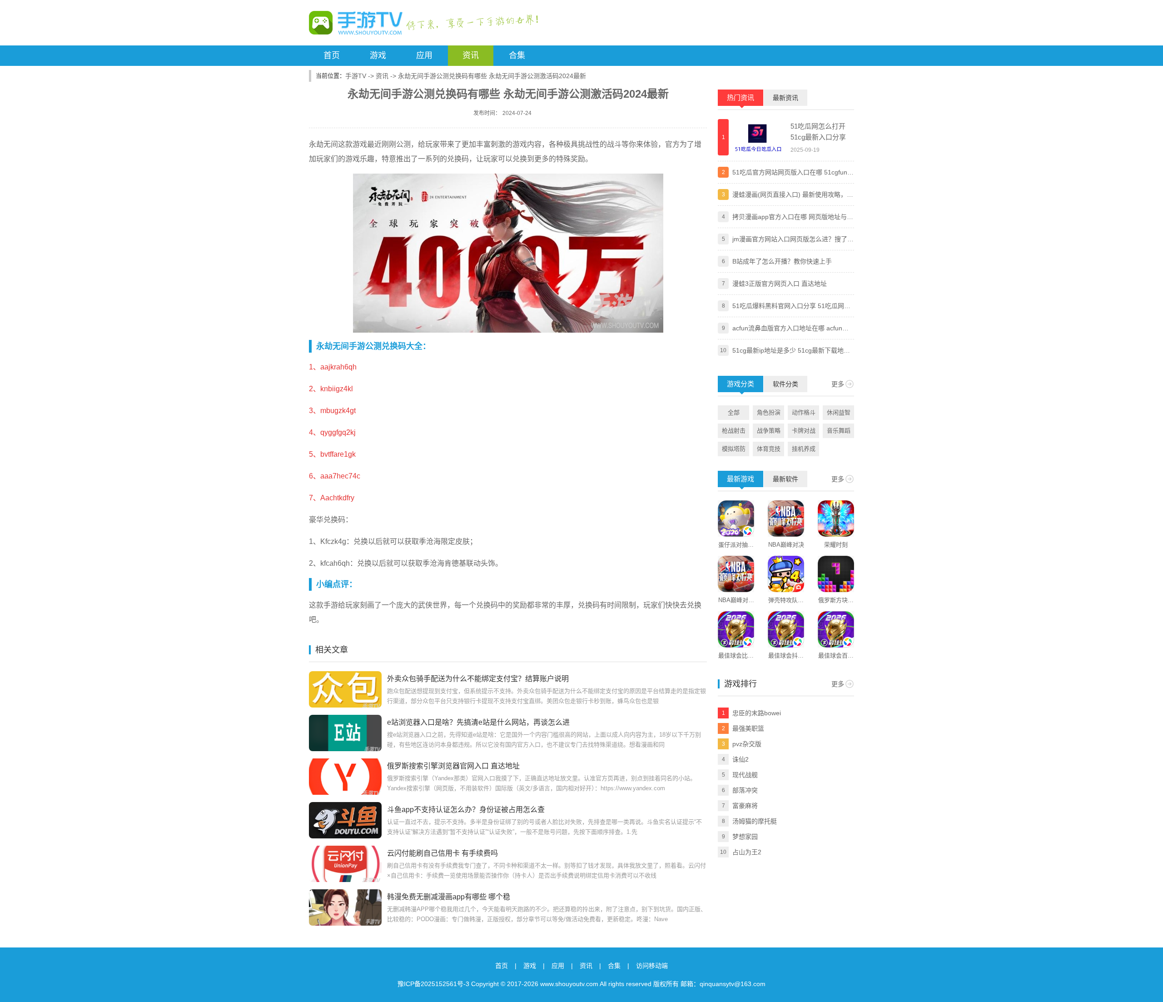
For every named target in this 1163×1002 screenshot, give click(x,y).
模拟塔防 (734, 448)
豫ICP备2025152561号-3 (433, 983)
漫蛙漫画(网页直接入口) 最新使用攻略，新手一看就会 (792, 195)
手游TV (355, 76)
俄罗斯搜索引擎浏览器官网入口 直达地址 (453, 766)
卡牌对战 (803, 430)
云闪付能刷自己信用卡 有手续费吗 (442, 853)
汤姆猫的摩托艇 (754, 821)
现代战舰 (745, 774)
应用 (424, 55)
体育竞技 (768, 448)
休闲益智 (838, 412)
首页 (331, 55)
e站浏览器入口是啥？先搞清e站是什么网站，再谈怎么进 (478, 722)
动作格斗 (803, 412)
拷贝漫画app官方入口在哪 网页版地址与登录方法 (792, 217)
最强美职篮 (748, 728)
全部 (734, 412)
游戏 (378, 55)
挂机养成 (803, 448)
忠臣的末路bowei (756, 713)
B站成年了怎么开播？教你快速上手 (782, 261)
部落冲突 (745, 790)
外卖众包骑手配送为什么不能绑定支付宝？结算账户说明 (478, 679)
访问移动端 (652, 965)
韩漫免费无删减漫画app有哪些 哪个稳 (448, 897)
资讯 (470, 55)
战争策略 (768, 430)
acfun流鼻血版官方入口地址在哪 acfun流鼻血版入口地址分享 (790, 329)
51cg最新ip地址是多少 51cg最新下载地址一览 (791, 351)
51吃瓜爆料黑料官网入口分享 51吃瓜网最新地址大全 (791, 306)
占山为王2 (746, 852)
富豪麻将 (745, 805)
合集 (517, 55)
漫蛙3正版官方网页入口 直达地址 (779, 283)
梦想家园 (745, 836)
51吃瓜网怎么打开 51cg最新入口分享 (818, 131)
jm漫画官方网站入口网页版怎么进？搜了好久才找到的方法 (793, 239)
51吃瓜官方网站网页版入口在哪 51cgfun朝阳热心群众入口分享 (793, 173)
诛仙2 (740, 759)
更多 (837, 384)
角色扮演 (768, 412)
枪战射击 (734, 430)
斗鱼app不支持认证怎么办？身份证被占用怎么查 (466, 809)
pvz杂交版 (746, 744)
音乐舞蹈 (838, 430)
